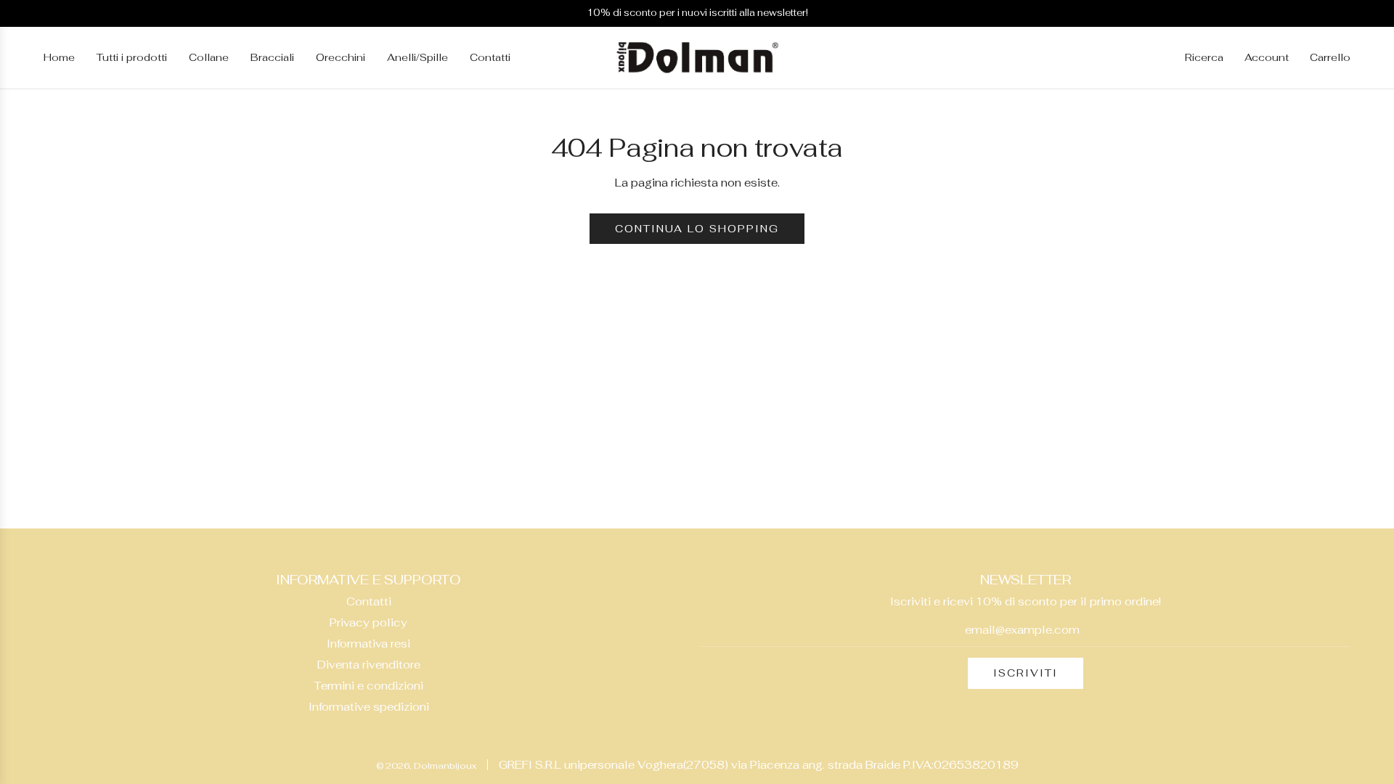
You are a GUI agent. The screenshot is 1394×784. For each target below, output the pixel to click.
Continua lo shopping (697, 228)
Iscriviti (1025, 672)
